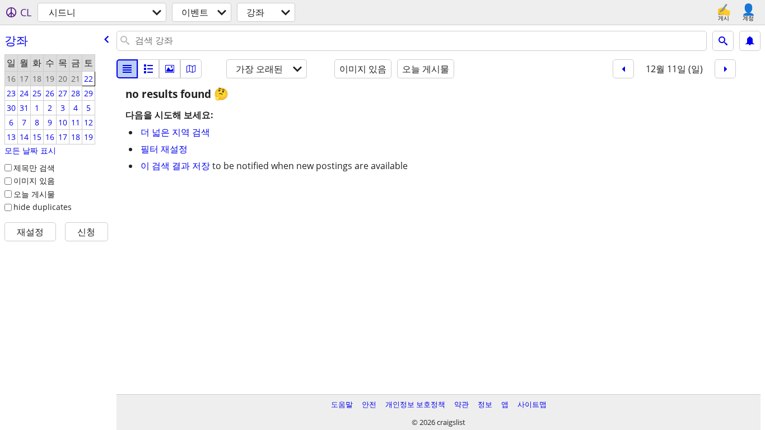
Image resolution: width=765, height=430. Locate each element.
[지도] (191, 68)
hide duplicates (42, 207)
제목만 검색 (34, 167)
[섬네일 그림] (148, 68)
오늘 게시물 (34, 194)
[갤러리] (169, 68)
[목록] (127, 68)
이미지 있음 (34, 180)
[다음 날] (725, 68)
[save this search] (750, 41)
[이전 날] (623, 68)
